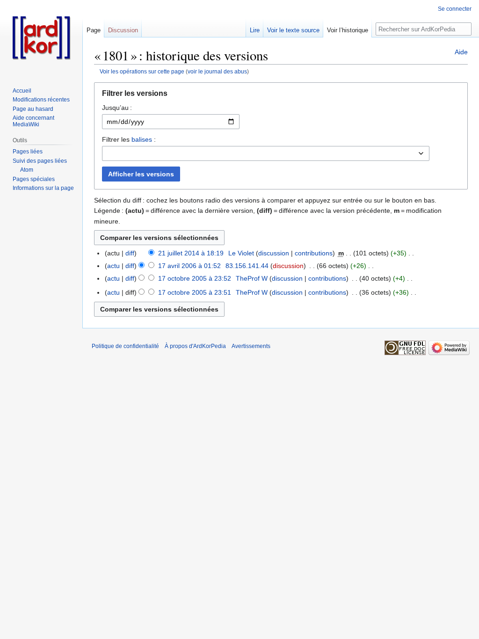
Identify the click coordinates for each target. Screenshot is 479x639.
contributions (314, 253)
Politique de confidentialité (125, 346)
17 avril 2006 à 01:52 (189, 265)
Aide (461, 52)
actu (113, 265)
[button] (281, 95)
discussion (273, 253)
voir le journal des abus (217, 71)
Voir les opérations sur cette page (142, 71)
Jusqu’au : (117, 107)
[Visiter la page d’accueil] (41, 37)
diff (129, 253)
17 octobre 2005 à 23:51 (194, 292)
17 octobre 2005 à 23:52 (194, 278)
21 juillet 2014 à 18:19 (191, 253)
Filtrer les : (129, 139)
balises (141, 139)
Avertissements (251, 346)
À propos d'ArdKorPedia (195, 346)
